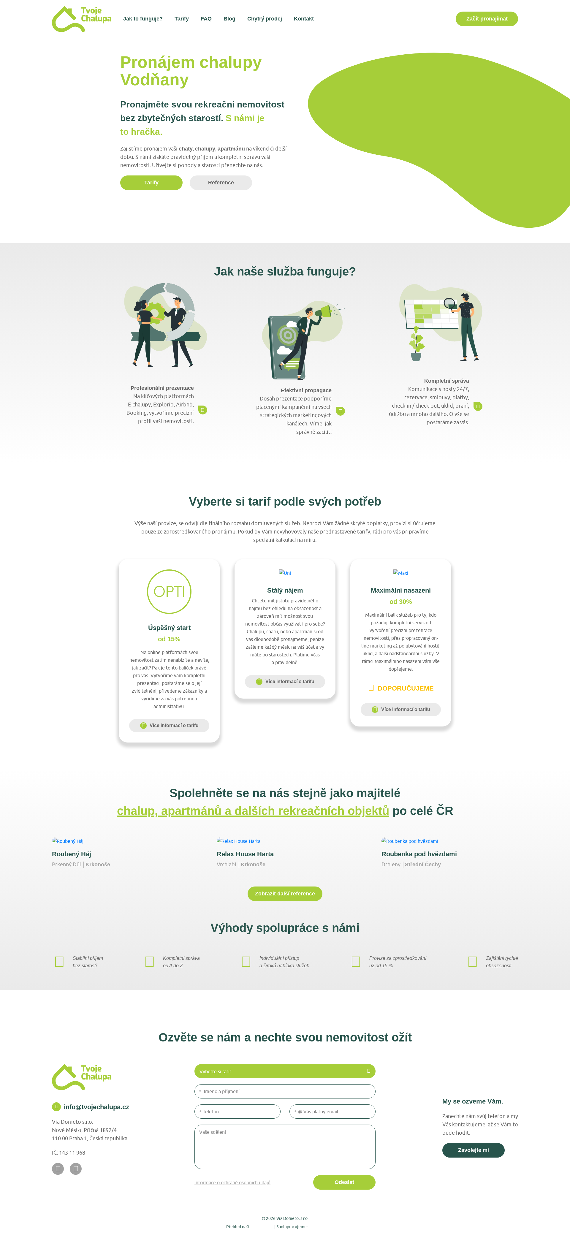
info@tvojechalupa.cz (96, 1107)
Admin (221, 1237)
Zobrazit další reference (285, 894)
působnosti (261, 1226)
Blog (229, 19)
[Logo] (81, 19)
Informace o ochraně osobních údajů (232, 1182)
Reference (221, 183)
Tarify (182, 19)
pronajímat (487, 19)
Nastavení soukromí (253, 1237)
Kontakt (304, 19)
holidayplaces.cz (327, 1226)
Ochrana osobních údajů (303, 1237)
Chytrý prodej (264, 19)
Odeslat (344, 1182)
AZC (351, 1237)
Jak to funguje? (143, 19)
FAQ (206, 19)
